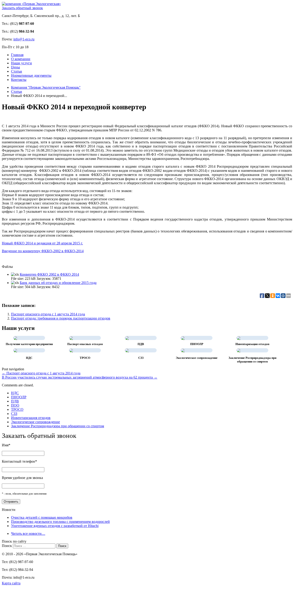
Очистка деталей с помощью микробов (41, 517)
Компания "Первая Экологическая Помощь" (46, 87)
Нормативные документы (31, 75)
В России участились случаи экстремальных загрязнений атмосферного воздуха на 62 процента (79, 377)
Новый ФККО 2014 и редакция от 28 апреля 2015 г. (42, 243)
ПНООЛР (196, 344)
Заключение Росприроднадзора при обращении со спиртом (252, 359)
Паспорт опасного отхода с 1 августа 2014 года (48, 314)
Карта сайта (11, 583)
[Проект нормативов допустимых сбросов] (15, 350)
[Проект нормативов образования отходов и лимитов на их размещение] (182, 338)
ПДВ (141, 344)
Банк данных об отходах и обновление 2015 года (58, 283)
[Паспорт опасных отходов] (71, 338)
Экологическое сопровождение (197, 358)
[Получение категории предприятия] (15, 338)
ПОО (15, 405)
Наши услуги (21, 63)
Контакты (18, 80)
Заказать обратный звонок (22, 8)
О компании (20, 59)
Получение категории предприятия (29, 344)
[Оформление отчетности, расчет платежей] (182, 350)
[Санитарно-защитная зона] (127, 350)
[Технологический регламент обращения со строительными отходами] (71, 350)
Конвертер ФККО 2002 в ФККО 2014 (49, 274)
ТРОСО (85, 358)
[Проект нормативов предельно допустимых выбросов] (127, 338)
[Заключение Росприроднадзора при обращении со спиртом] (238, 350)
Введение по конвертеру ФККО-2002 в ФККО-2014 (43, 251)
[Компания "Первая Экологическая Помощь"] (31, 4)
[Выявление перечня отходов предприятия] (238, 338)
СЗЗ (141, 358)
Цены (15, 67)
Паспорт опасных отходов (85, 344)
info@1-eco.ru (23, 39)
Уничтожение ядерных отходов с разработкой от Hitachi (55, 526)
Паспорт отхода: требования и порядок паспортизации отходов (60, 318)
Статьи (16, 71)
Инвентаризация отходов (252, 344)
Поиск (7, 546)
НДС (29, 358)
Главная (17, 55)
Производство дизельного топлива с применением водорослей (60, 522)
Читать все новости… (28, 533)
